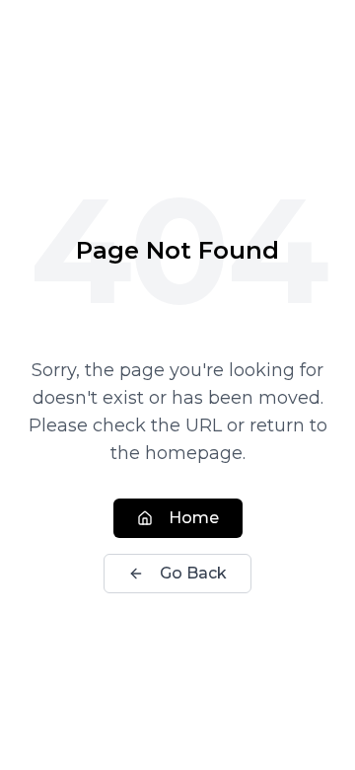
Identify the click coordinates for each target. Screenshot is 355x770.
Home (194, 517)
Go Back (193, 573)
